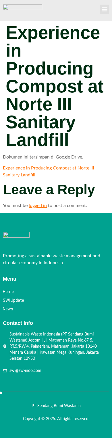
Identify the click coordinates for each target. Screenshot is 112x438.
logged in (38, 205)
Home (8, 291)
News (8, 309)
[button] (104, 9)
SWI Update (13, 300)
